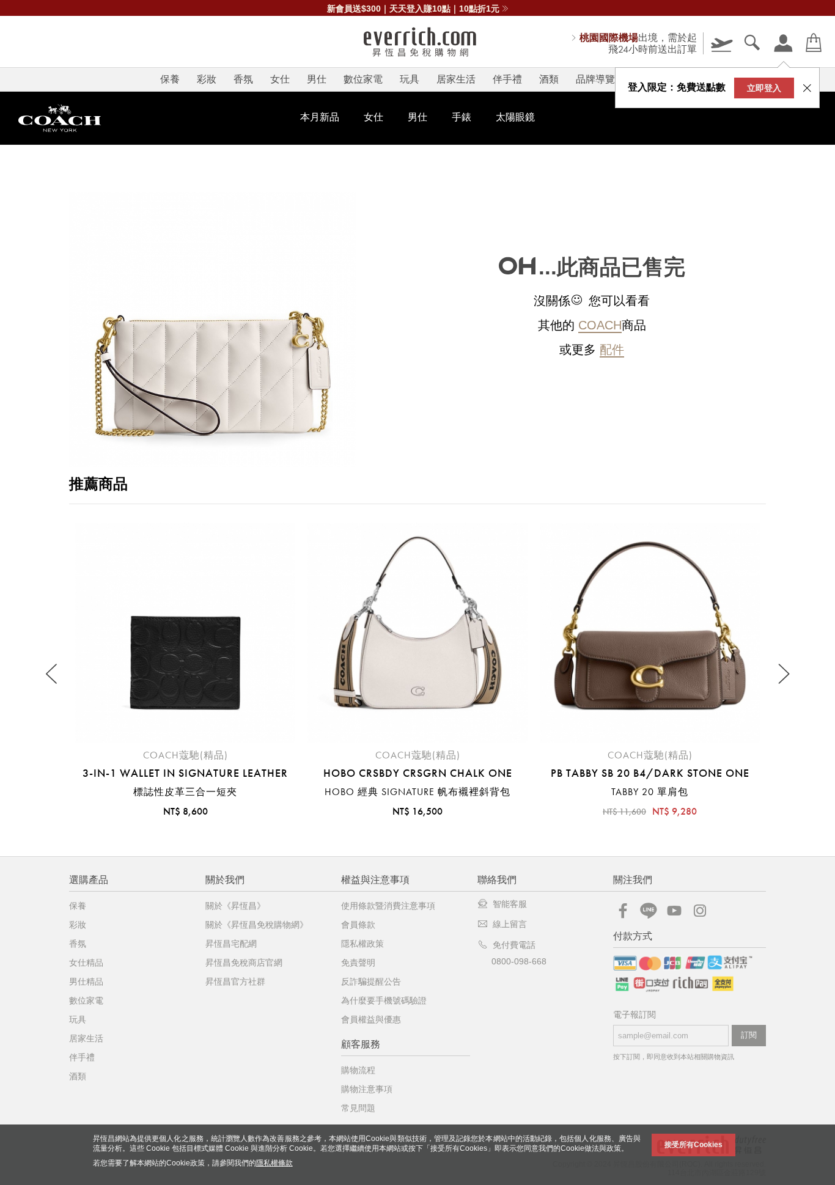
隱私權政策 (362, 943)
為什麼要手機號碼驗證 (384, 1000)
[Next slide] (783, 674)
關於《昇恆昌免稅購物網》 (256, 925)
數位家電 (363, 79)
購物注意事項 (366, 1089)
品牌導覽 (595, 79)
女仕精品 (86, 962)
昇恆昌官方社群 (235, 981)
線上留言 (510, 924)
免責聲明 (358, 962)
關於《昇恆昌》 (235, 906)
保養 (170, 79)
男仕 (316, 79)
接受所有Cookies (693, 1144)
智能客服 (510, 904)
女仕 (280, 79)
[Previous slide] (52, 674)
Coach (600, 325)
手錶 (461, 117)
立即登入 (764, 88)
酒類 (549, 79)
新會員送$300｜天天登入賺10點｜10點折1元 (413, 8)
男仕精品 (86, 981)
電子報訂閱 (634, 1014)
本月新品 (319, 117)
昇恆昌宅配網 (231, 943)
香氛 (243, 79)
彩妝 (206, 79)
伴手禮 (507, 79)
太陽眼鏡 (515, 117)
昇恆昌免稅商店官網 (243, 962)
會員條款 (358, 925)
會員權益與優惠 (371, 1019)
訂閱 (749, 1035)
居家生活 (456, 79)
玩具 (409, 79)
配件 (612, 349)
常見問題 (358, 1108)
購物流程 (358, 1070)
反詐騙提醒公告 (371, 981)
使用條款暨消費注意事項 (388, 906)
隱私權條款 (274, 1163)
